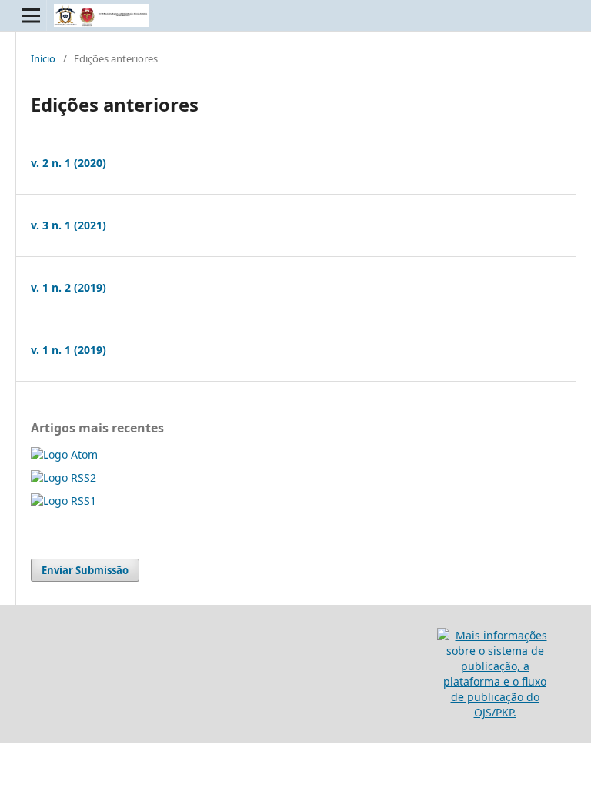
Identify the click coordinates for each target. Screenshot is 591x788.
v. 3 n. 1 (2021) (68, 225)
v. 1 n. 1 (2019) (68, 349)
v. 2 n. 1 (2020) (68, 162)
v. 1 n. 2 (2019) (68, 287)
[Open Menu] (30, 15)
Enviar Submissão (85, 570)
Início (43, 58)
